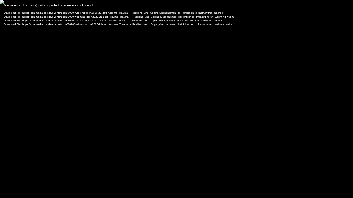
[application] (176, 99)
